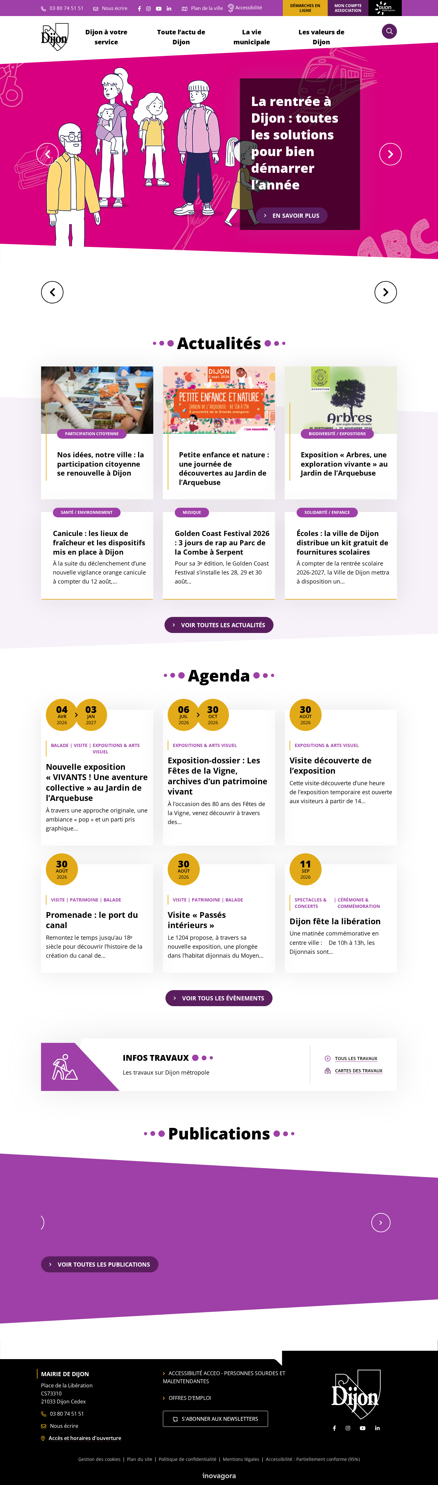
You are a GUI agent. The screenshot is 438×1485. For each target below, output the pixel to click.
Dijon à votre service (106, 37)
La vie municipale (251, 37)
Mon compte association (348, 8)
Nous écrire (63, 1425)
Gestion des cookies (99, 1459)
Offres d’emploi (190, 1398)
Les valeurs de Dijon (321, 37)
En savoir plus (296, 215)
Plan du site (139, 1459)
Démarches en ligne (305, 8)
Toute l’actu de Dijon (181, 37)
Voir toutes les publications (104, 1264)
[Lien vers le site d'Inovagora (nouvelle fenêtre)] (219, 1476)
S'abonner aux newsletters (219, 1418)
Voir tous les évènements (223, 998)
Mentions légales (241, 1459)
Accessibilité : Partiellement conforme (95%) (313, 1459)
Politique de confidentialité (187, 1459)
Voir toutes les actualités (223, 625)
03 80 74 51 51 (66, 1413)
